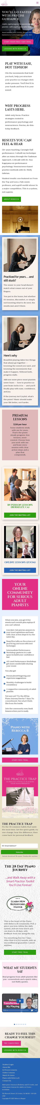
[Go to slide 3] (18, 1024)
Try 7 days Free (11, 1043)
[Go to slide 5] (21, 1024)
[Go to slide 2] (16, 1024)
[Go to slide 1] (14, 1024)
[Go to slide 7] (25, 1024)
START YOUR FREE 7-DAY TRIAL (17, 42)
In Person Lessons (9, 1070)
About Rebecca (11, 199)
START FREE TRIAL (20, 760)
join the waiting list (20, 515)
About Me (6, 1067)
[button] (4, 1006)
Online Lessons (8, 1072)
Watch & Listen (8, 1075)
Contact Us (6, 1080)
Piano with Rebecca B (10, 1078)
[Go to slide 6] (23, 1024)
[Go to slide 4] (20, 1024)
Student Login (8, 1064)
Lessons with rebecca (15, 49)
